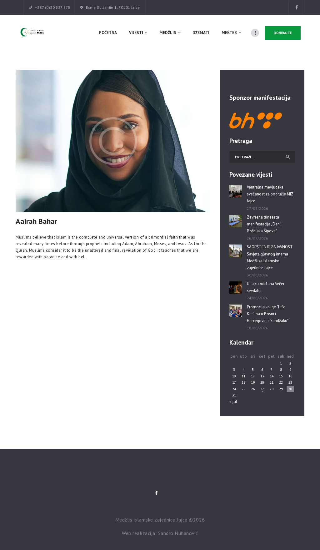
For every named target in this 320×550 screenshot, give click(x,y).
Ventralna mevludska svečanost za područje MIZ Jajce (270, 194)
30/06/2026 (257, 275)
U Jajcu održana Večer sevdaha (265, 287)
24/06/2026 (257, 297)
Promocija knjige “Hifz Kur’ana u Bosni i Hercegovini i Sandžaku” (268, 313)
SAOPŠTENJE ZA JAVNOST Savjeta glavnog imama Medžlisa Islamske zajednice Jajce (269, 257)
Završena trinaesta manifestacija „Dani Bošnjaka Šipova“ (264, 224)
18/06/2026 (257, 327)
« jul (233, 401)
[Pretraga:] (262, 156)
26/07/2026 (257, 238)
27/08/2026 (257, 208)
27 (262, 388)
